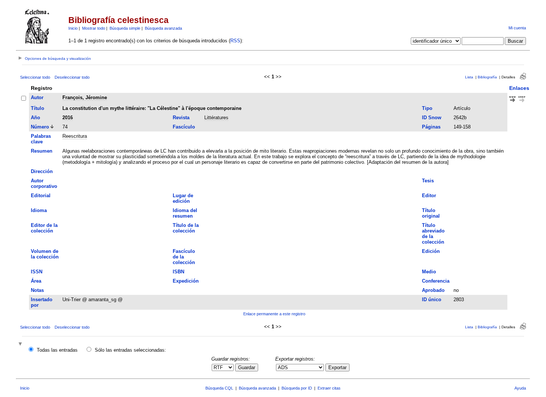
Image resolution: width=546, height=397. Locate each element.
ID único (431, 299)
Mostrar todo (93, 28)
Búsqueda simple (125, 28)
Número (40, 127)
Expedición (186, 281)
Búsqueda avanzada (163, 28)
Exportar (337, 367)
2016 (67, 117)
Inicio (73, 28)
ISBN (178, 271)
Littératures (216, 117)
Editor (429, 195)
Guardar (246, 367)
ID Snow (431, 117)
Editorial (41, 195)
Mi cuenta (517, 28)
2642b (460, 117)
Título (37, 108)
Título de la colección (186, 228)
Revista (181, 117)
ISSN (36, 271)
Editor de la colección (44, 228)
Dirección (42, 171)
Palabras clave (41, 138)
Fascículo (184, 127)
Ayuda (520, 388)
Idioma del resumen (185, 213)
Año (35, 117)
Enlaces (519, 88)
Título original (431, 213)
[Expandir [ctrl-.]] (21, 344)
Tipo (427, 108)
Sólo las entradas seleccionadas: (130, 350)
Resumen (41, 151)
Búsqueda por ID (297, 388)
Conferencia (435, 281)
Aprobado (433, 290)
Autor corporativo (44, 183)
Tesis (428, 180)
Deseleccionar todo (72, 77)
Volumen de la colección (45, 254)
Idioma (39, 210)
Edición (431, 251)
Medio (429, 271)
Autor (37, 97)
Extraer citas (329, 388)
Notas (37, 290)
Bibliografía (487, 77)
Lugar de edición (183, 198)
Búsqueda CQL (219, 388)
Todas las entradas (57, 350)
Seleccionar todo (35, 77)
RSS (235, 40)
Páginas (431, 127)
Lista (469, 77)
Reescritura (74, 136)
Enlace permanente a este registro (274, 314)
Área (36, 281)
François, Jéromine (84, 97)
